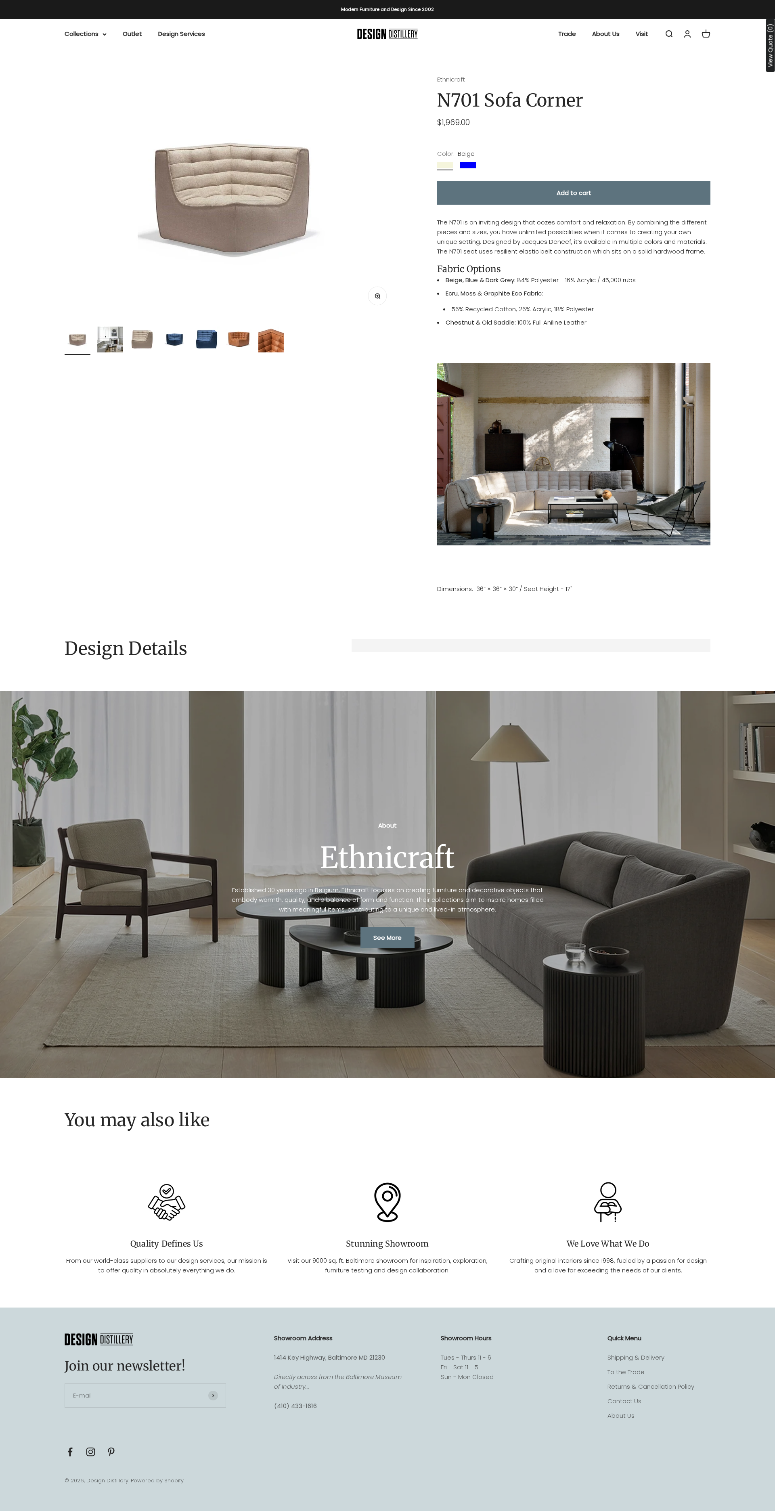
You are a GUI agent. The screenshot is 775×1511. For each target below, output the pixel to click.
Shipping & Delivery (635, 1357)
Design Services (181, 33)
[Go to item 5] (207, 341)
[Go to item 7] (271, 341)
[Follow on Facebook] (70, 1451)
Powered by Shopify (157, 1480)
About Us (606, 33)
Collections (81, 33)
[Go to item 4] (174, 341)
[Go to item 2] (110, 341)
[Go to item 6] (239, 341)
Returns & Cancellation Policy (650, 1386)
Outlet (132, 33)
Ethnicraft (451, 79)
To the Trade (626, 1372)
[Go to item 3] (142, 341)
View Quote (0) (771, 45)
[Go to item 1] (77, 341)
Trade (567, 33)
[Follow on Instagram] (90, 1451)
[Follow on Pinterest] (111, 1451)
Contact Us (624, 1401)
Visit (642, 33)
